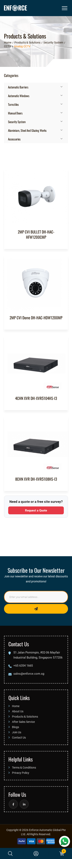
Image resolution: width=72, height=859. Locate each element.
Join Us (16, 732)
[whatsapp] (64, 841)
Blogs (15, 727)
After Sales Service (23, 722)
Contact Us (19, 737)
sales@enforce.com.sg (28, 673)
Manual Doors (15, 113)
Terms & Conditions (24, 767)
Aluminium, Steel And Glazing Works (27, 130)
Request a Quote (36, 510)
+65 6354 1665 (23, 665)
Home (15, 706)
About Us (17, 711)
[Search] (10, 853)
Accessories (14, 139)
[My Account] (36, 853)
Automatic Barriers (18, 87)
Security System (17, 121)
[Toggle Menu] (65, 8)
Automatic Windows (18, 95)
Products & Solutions (25, 716)
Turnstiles (13, 104)
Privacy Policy (20, 773)
